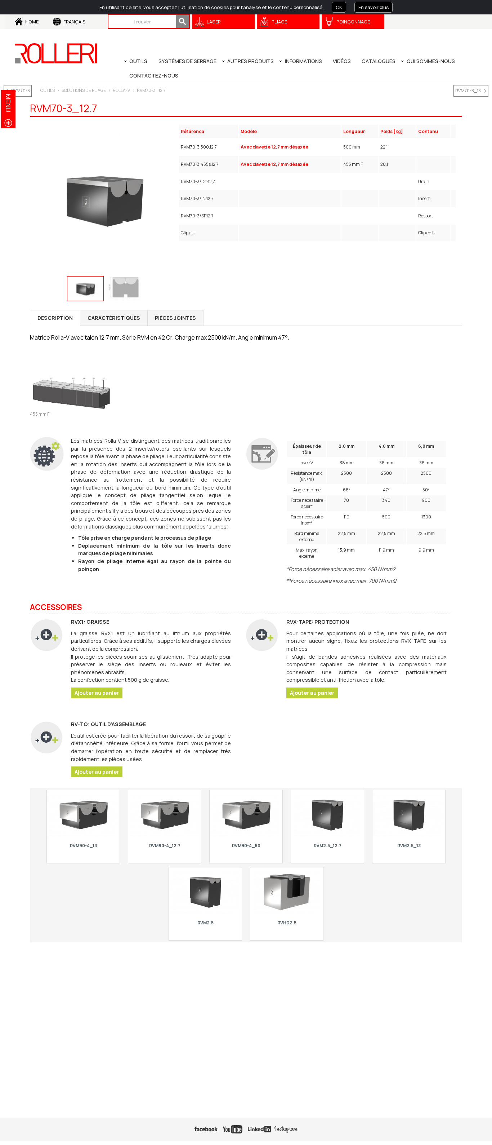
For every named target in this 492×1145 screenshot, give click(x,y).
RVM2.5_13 (409, 846)
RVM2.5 (205, 923)
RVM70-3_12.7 (151, 90)
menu (8, 103)
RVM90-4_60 (246, 846)
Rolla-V (121, 90)
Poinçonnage (353, 21)
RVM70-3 (20, 91)
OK (339, 7)
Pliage (279, 21)
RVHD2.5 (286, 923)
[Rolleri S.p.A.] (56, 53)
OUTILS (47, 90)
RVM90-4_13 (83, 846)
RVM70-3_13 (468, 91)
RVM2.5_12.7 (327, 846)
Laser (214, 21)
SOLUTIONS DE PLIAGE (84, 90)
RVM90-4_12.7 (164, 846)
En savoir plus (373, 7)
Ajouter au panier (97, 692)
